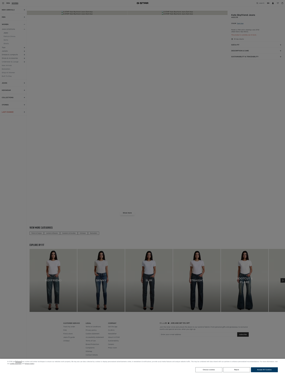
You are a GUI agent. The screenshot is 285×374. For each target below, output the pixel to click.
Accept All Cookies (264, 370)
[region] (142, 366)
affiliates (18, 361)
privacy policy (29, 363)
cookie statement (16, 363)
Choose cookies (209, 370)
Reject (236, 370)
